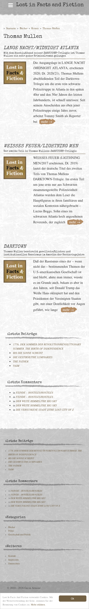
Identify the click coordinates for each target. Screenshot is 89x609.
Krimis (35, 28)
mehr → (46, 121)
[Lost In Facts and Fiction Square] (15, 71)
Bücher (24, 28)
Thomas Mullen (51, 28)
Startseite (11, 28)
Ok (72, 598)
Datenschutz (14, 563)
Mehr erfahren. (38, 604)
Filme (11, 530)
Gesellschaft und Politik (19, 534)
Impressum (13, 559)
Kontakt (12, 555)
